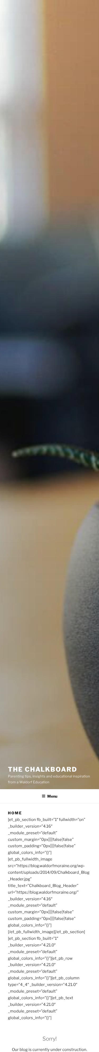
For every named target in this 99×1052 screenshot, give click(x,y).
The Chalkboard (42, 769)
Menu (52, 796)
